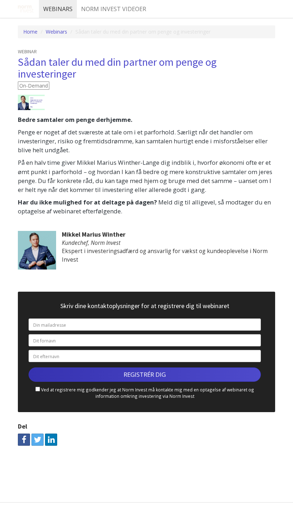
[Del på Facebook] (24, 440)
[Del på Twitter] (37, 440)
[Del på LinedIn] (51, 440)
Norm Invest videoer (113, 9)
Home (30, 31)
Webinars (58, 9)
